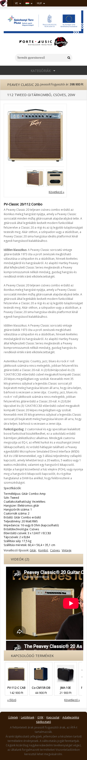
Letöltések (27, 717)
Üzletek (13, 717)
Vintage (66, 550)
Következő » (56, 192)
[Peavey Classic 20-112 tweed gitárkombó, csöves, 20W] (35, 108)
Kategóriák (25, 70)
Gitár (33, 550)
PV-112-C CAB (16, 688)
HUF (39, 3)
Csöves (55, 550)
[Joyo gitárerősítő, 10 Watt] (66, 664)
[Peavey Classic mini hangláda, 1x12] (16, 664)
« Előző (11, 700)
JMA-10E (65, 688)
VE (16, 3)
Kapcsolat (52, 717)
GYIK (40, 717)
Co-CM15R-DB (41, 688)
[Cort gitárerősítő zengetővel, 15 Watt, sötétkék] (41, 664)
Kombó (43, 550)
